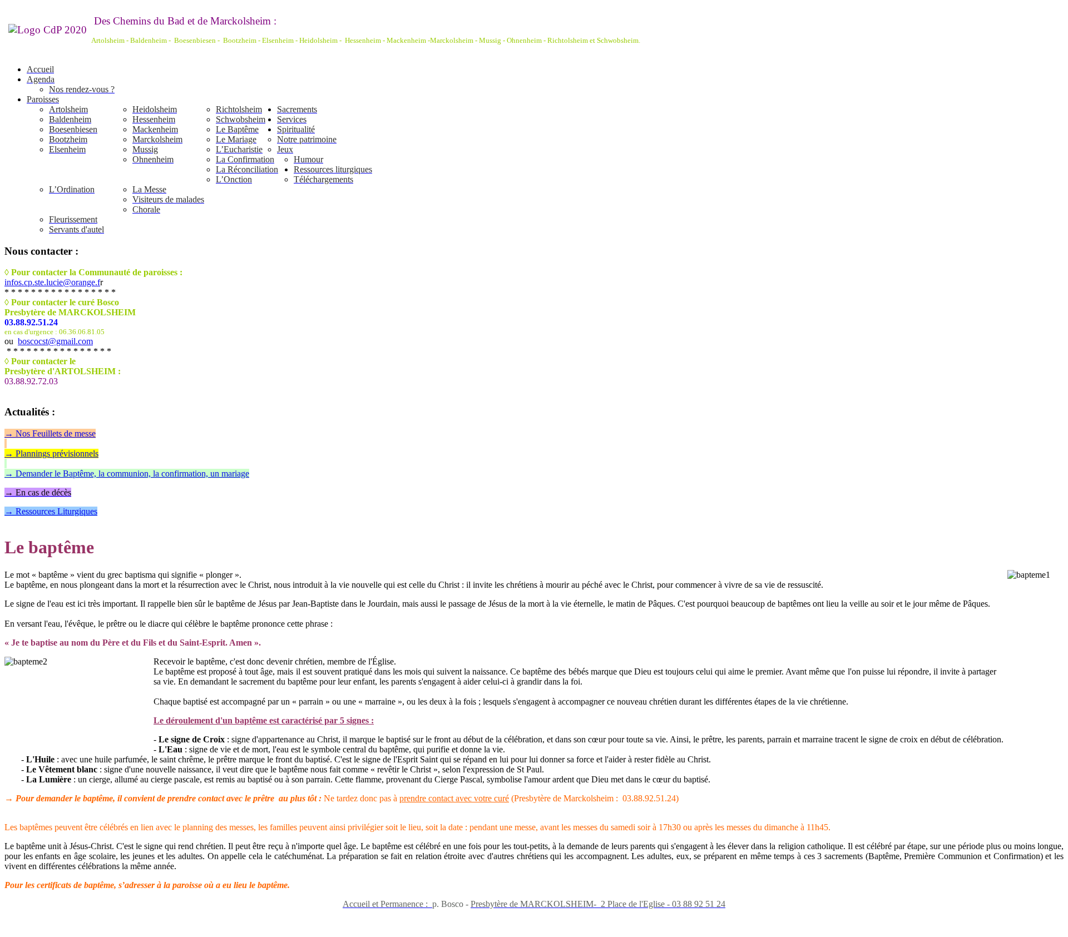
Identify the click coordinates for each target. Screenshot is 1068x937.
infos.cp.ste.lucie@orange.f (52, 282)
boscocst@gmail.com (55, 341)
